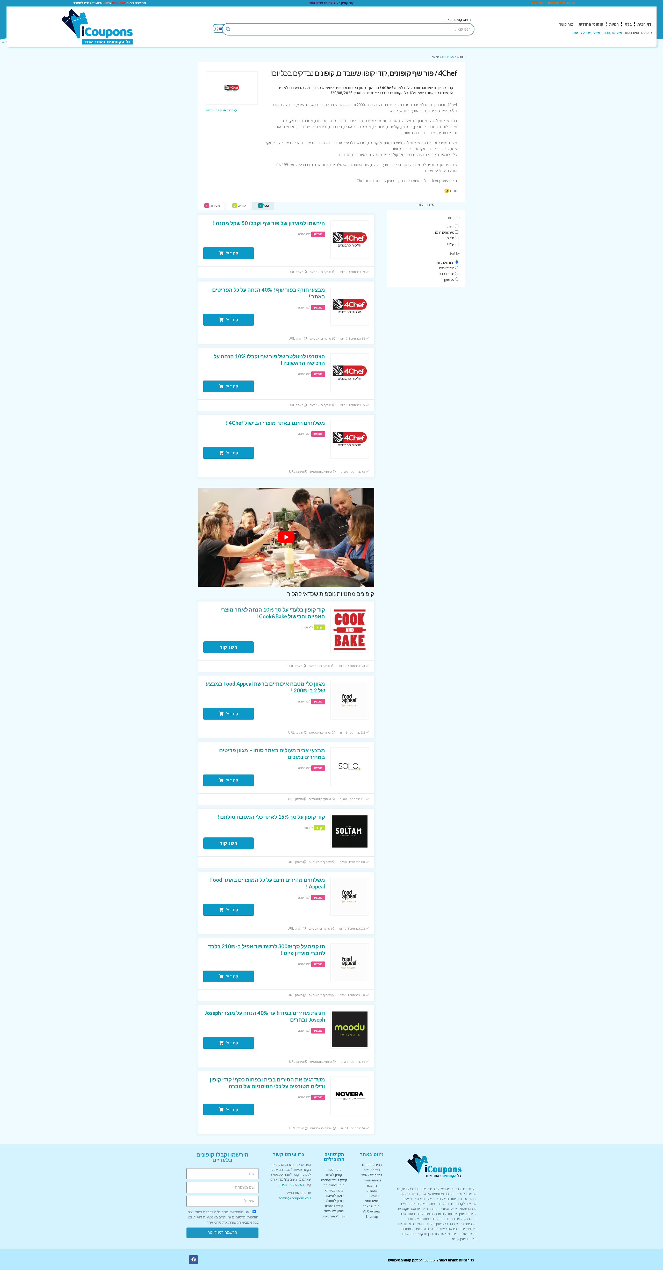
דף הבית (644, 24)
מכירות (213, 205)
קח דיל (231, 253)
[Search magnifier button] (228, 29)
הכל (264, 205)
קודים (240, 205)
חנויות (614, 24)
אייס (596, 32)
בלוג (628, 24)
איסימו (617, 32)
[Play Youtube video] (286, 537)
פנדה (606, 32)
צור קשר (566, 24)
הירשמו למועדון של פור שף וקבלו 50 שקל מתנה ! (269, 223)
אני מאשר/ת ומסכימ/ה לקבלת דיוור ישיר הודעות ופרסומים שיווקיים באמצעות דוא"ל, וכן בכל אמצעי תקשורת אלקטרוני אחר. (223, 1217)
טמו (575, 32)
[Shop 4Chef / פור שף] (232, 88)
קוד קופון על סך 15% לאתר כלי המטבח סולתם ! (271, 817)
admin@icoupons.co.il (294, 1198)
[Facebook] (193, 1259)
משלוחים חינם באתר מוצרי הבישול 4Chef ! (275, 423)
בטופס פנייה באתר (291, 1184)
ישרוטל (585, 32)
